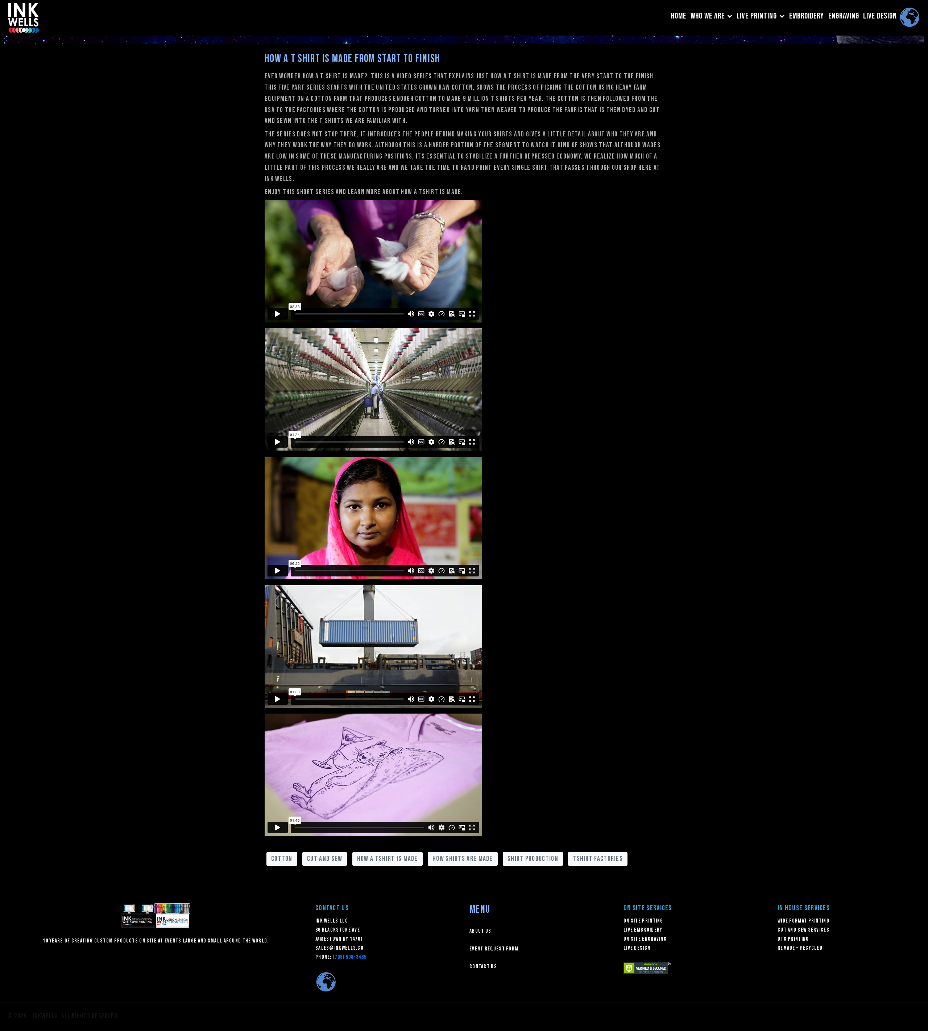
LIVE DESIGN (880, 16)
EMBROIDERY (806, 16)
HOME (678, 16)
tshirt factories (598, 858)
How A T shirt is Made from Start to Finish (352, 58)
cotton (282, 858)
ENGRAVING (843, 16)
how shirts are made (462, 858)
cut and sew (324, 858)
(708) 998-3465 (349, 957)
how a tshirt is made (387, 858)
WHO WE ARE (708, 16)
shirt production (533, 858)
